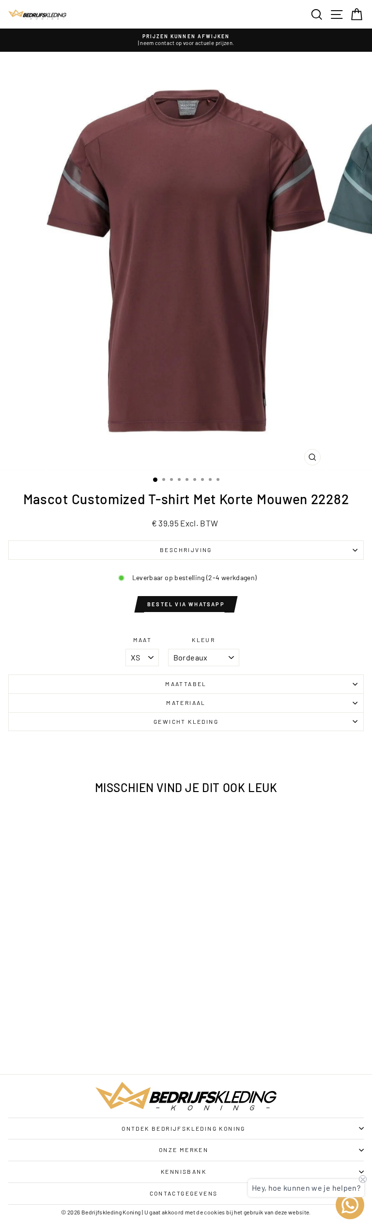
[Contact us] (350, 1205)
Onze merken (183, 1149)
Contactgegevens (184, 1193)
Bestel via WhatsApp (186, 604)
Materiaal (186, 702)
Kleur (203, 639)
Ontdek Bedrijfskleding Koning (184, 1128)
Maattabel (186, 683)
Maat (142, 639)
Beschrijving (186, 549)
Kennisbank (183, 1171)
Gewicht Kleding (186, 721)
